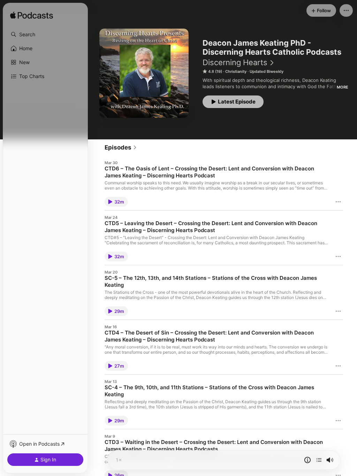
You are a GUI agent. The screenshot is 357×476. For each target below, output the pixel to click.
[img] (31, 15)
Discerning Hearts (235, 62)
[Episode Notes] (307, 460)
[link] (121, 147)
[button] (45, 34)
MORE (342, 87)
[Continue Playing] (319, 460)
